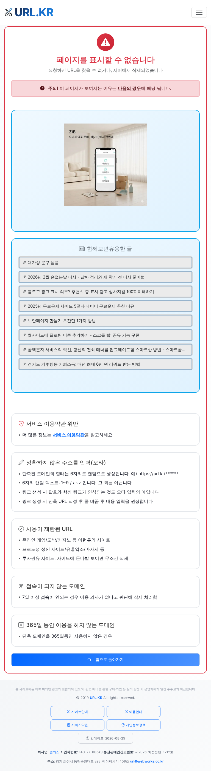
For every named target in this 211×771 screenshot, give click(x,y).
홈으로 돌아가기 (110, 659)
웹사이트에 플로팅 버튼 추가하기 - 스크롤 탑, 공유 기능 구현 (84, 335)
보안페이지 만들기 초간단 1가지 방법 (62, 320)
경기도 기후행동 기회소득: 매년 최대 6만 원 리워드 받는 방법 (84, 364)
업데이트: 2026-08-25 (107, 738)
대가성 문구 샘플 (43, 262)
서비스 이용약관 (69, 434)
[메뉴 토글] (199, 12)
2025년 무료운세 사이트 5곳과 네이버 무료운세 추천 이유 (81, 306)
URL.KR (96, 698)
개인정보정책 (136, 725)
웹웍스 (54, 752)
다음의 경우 (129, 88)
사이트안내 (79, 712)
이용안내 (135, 712)
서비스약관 (79, 725)
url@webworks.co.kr (147, 761)
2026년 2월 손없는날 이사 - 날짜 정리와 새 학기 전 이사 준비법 (86, 277)
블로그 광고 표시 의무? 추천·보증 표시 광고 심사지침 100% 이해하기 (91, 291)
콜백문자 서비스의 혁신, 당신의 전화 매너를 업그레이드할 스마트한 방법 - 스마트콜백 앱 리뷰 (107, 349)
